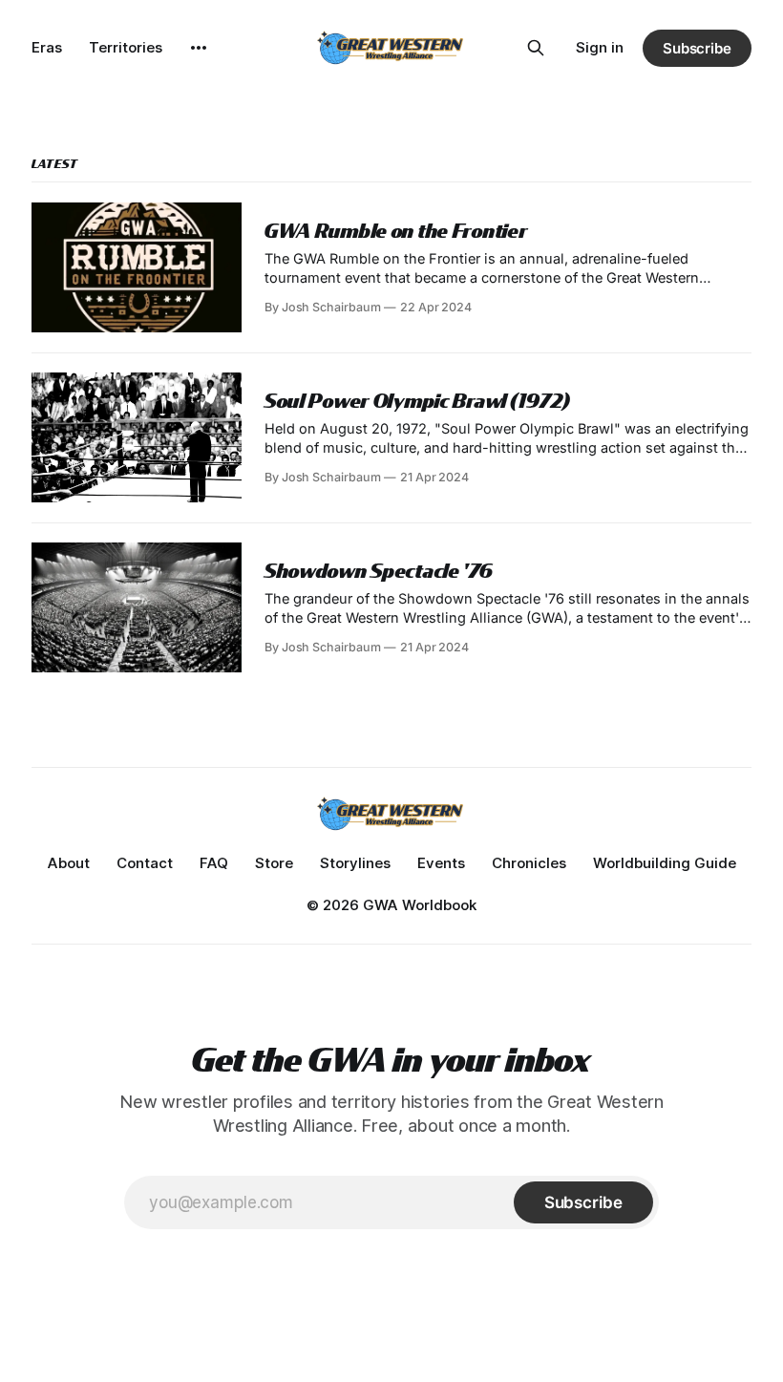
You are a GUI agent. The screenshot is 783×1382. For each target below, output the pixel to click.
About (69, 863)
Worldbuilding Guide (664, 863)
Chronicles (529, 863)
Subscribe (697, 48)
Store (274, 863)
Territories (125, 47)
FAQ (214, 863)
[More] (198, 47)
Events (441, 863)
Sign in (600, 47)
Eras (47, 47)
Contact (144, 863)
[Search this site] (535, 47)
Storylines (355, 863)
